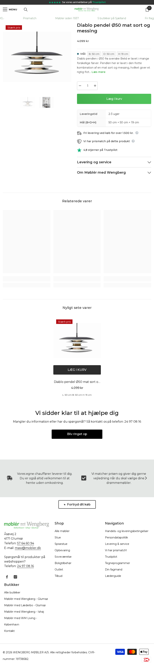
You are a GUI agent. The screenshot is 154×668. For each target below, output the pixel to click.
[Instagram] (15, 577)
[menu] (5, 9)
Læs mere (98, 72)
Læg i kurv (114, 99)
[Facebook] (7, 577)
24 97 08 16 (25, 566)
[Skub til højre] (145, 478)
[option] (37, 56)
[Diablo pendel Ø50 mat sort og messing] (77, 340)
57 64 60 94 (25, 543)
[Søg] (25, 9)
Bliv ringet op (77, 434)
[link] (26, 278)
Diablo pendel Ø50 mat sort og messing (77, 382)
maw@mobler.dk (28, 548)
